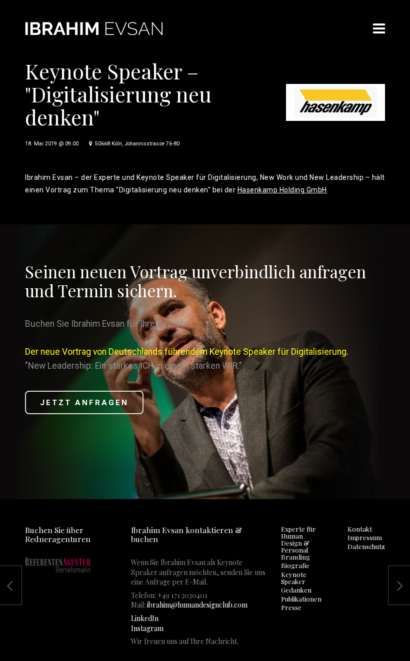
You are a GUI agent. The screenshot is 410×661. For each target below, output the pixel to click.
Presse (291, 607)
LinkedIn (144, 618)
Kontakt (360, 529)
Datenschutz (366, 546)
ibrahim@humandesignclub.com (197, 605)
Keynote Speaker (293, 578)
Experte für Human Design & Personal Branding (298, 543)
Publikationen (301, 599)
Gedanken (296, 590)
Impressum (365, 537)
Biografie (295, 565)
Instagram (147, 628)
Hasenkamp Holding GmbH (282, 190)
